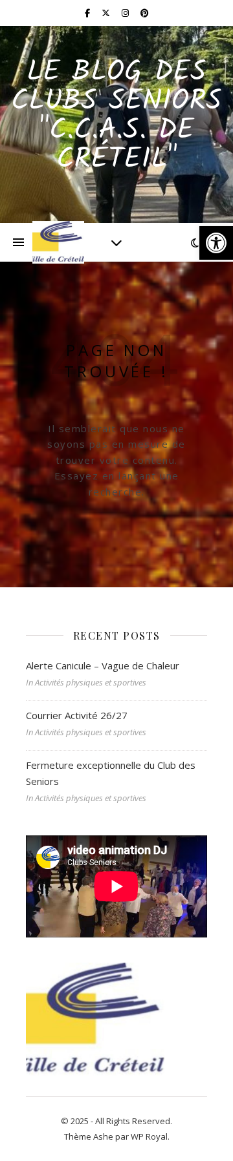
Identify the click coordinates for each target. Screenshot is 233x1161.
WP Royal (149, 1136)
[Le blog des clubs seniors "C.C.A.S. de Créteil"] (58, 242)
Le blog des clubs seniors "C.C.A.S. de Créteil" (116, 116)
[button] (216, 243)
